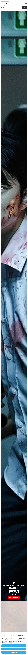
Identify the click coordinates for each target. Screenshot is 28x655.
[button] (25, 3)
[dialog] (14, 643)
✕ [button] (26, 634)
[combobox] (11, 7)
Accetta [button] (14, 645)
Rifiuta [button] (14, 649)
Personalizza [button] (14, 652)
